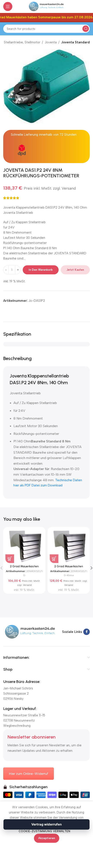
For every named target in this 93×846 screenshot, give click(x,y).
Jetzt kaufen (75, 269)
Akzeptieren (46, 838)
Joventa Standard (75, 42)
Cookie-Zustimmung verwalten (44, 831)
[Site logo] (46, 6)
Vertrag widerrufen (46, 824)
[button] (9, 558)
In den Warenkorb (41, 269)
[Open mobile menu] (7, 6)
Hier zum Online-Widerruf (28, 774)
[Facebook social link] (86, 632)
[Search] (85, 28)
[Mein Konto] (87, 6)
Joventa (51, 42)
